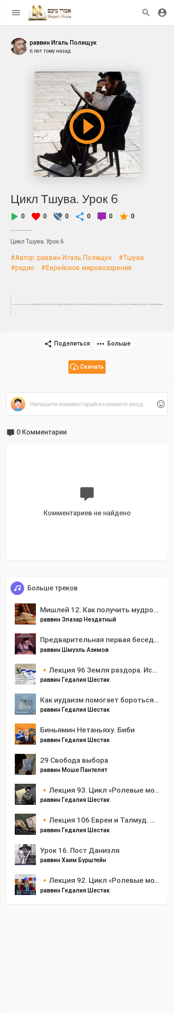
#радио (22, 268)
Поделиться (72, 343)
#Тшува (131, 258)
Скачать (92, 366)
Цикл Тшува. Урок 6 (64, 198)
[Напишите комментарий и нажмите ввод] (87, 404)
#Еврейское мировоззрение (86, 268)
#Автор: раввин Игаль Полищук (61, 258)
